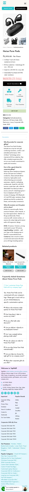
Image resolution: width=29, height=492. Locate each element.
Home (4, 47)
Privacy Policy (4, 404)
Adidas (17, 400)
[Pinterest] (15, 393)
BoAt (16, 405)
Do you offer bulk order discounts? (12, 322)
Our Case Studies (5, 417)
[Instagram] (5, 393)
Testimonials (4, 415)
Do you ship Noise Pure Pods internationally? (14, 348)
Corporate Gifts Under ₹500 (8, 434)
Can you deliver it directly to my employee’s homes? (13, 328)
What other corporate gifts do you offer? (14, 362)
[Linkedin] (8, 393)
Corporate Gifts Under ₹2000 (8, 439)
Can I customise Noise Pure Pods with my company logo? (13, 286)
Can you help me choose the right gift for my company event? (14, 355)
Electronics (9, 47)
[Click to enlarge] (6, 34)
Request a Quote (8, 267)
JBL (16, 413)
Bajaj (16, 402)
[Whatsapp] (11, 393)
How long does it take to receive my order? (12, 315)
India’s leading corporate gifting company (17, 371)
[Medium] (18, 393)
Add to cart (14, 111)
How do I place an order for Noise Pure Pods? (13, 342)
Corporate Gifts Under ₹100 (8, 428)
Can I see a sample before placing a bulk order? (13, 335)
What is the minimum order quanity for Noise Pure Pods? (13, 309)
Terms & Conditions (6, 409)
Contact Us (4, 412)
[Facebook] (2, 393)
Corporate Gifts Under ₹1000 (8, 436)
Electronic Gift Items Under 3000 (12, 120)
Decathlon (17, 411)
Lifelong (17, 416)
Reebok (17, 419)
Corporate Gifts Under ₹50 (8, 426)
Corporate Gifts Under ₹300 (8, 431)
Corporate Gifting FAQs (5, 400)
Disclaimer (3, 407)
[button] (25, 3)
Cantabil (17, 408)
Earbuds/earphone (18, 47)
